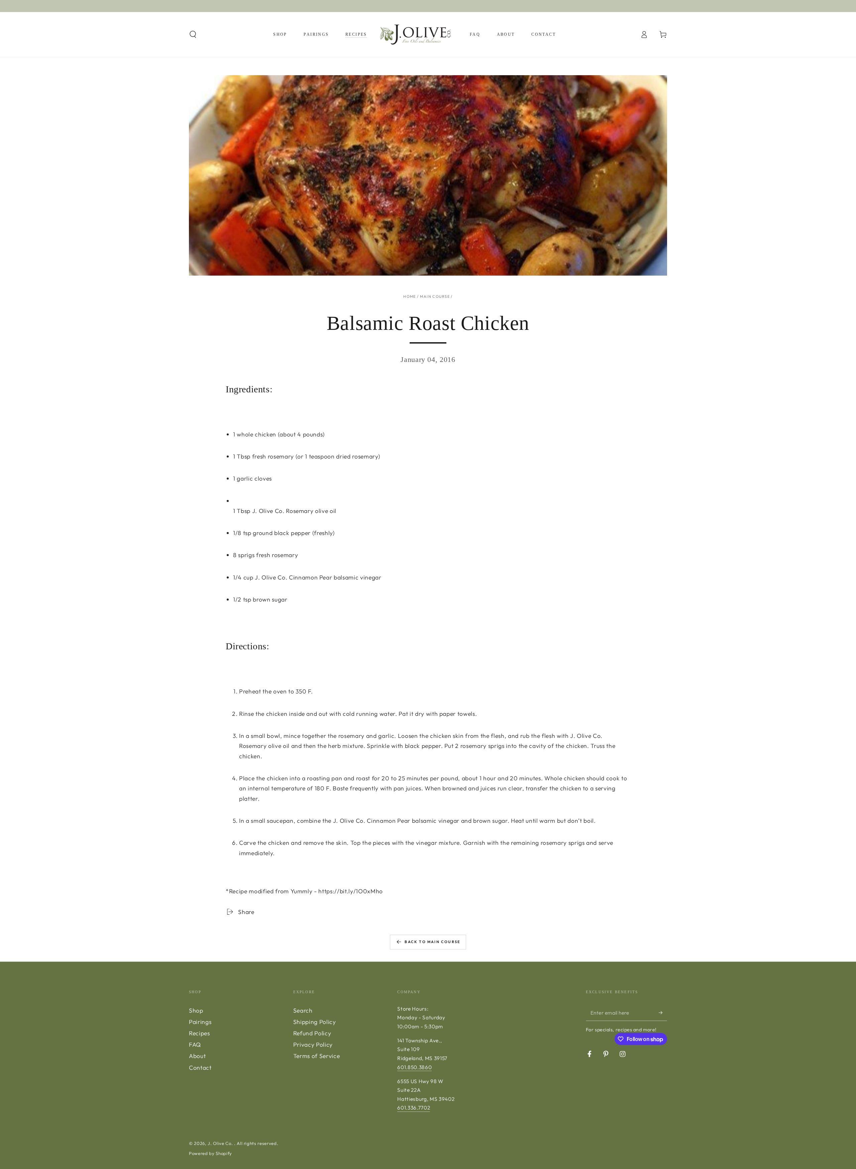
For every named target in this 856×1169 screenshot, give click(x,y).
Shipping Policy (314, 1022)
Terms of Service (316, 1056)
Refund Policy (312, 1033)
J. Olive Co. (221, 1143)
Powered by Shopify (210, 1153)
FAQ (195, 1044)
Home (409, 296)
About (197, 1056)
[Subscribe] (663, 1013)
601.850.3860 (414, 1067)
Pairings (200, 1022)
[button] (193, 34)
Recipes (199, 1033)
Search (303, 1010)
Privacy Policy (313, 1044)
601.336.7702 (413, 1108)
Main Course (435, 296)
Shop (196, 1010)
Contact (200, 1067)
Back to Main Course (432, 941)
